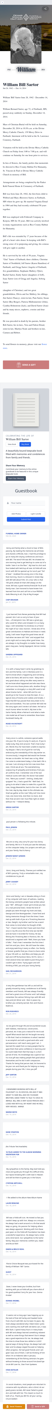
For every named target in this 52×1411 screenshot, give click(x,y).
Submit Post (26, 519)
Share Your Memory (16, 478)
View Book (12, 444)
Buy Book (25, 444)
